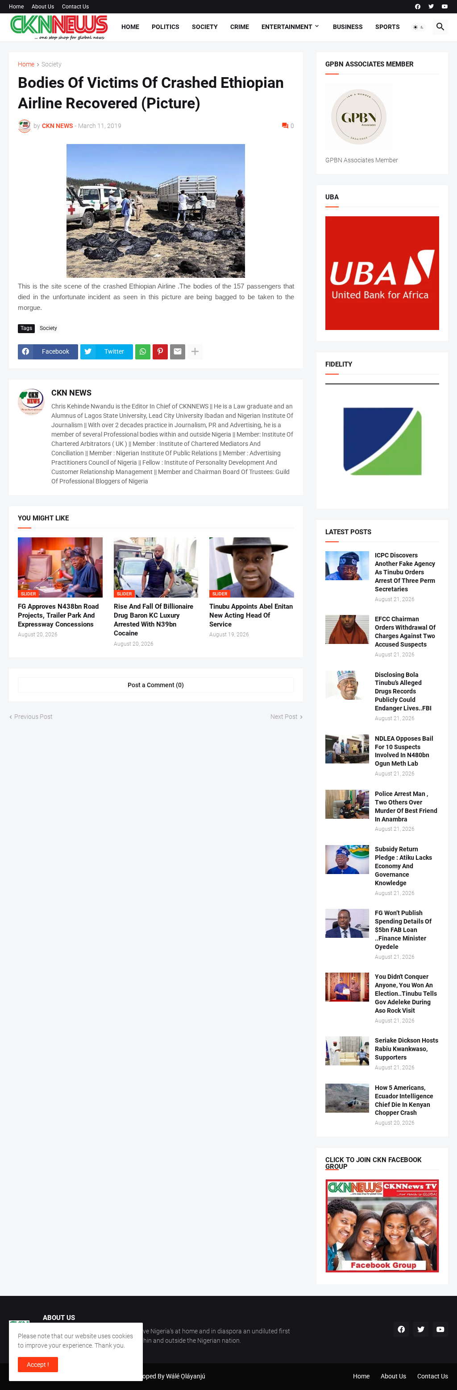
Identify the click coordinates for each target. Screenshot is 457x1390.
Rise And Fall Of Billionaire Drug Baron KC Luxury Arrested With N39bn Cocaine (153, 620)
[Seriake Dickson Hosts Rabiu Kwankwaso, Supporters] (347, 1050)
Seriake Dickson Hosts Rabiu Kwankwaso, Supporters (406, 1049)
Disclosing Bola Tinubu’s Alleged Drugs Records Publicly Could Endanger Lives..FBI (403, 691)
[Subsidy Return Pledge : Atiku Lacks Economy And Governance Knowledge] (347, 859)
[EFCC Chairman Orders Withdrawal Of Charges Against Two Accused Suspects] (347, 629)
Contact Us (75, 7)
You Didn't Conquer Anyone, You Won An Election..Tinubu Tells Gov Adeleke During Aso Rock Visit (406, 993)
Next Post (284, 716)
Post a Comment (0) (156, 685)
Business (348, 26)
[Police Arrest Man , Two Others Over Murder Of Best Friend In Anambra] (347, 804)
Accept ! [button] (38, 1364)
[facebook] (417, 6)
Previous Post (33, 716)
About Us (43, 7)
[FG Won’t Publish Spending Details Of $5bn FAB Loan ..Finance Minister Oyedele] (347, 923)
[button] (418, 27)
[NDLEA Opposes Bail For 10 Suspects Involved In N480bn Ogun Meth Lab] (347, 748)
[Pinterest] (160, 351)
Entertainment (287, 26)
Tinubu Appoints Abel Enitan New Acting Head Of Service (251, 615)
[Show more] (195, 351)
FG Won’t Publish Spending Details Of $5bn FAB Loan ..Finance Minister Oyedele (403, 929)
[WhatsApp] (142, 351)
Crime (239, 26)
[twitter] (431, 6)
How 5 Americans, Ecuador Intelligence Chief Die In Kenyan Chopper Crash (404, 1100)
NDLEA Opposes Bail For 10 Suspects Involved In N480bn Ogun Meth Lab (404, 751)
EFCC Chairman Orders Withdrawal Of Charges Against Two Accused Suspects (405, 631)
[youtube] (445, 6)
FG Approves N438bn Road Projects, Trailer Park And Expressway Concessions (58, 615)
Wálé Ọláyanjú (185, 1376)
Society (205, 26)
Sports (387, 26)
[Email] (177, 351)
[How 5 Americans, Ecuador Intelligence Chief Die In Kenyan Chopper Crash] (347, 1098)
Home (16, 7)
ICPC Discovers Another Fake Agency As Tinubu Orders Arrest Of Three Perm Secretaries (405, 572)
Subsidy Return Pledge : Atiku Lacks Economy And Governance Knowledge (403, 866)
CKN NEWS (71, 392)
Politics (165, 26)
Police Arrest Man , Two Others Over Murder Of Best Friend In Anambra (406, 806)
